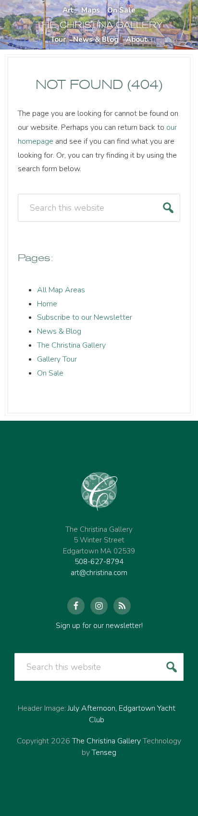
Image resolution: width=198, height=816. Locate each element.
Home (47, 304)
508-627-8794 (99, 561)
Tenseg (104, 752)
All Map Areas (61, 290)
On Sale (50, 373)
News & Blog (59, 331)
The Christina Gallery (71, 345)
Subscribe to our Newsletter (84, 317)
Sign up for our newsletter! (99, 625)
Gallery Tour (57, 359)
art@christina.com (99, 572)
